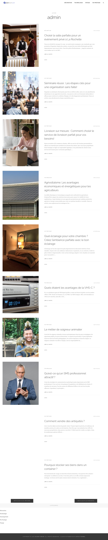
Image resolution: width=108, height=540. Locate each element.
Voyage (87, 2)
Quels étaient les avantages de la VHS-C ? (69, 287)
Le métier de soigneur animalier (63, 329)
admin (45, 59)
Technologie (78, 2)
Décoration (68, 2)
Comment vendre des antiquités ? (64, 421)
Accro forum (39, 536)
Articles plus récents (86, 500)
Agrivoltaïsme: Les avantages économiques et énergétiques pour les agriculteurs (67, 186)
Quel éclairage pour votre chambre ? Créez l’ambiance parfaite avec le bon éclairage (66, 240)
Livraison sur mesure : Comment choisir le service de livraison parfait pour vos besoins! (69, 134)
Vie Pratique (96, 2)
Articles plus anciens (22, 500)
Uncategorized (4, 517)
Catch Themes (80, 536)
